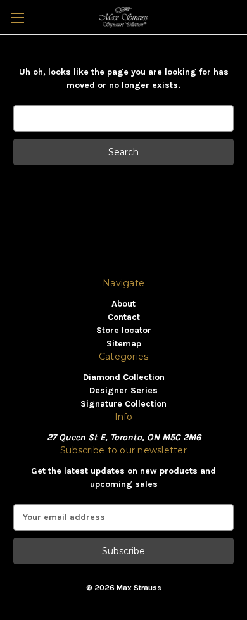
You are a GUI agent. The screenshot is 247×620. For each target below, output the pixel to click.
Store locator (123, 330)
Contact (124, 317)
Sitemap (123, 343)
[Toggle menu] (17, 17)
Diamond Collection (124, 377)
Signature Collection (123, 403)
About (123, 303)
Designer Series (123, 390)
